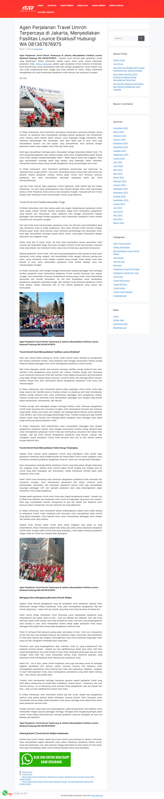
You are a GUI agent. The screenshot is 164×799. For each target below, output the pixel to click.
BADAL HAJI (83, 5)
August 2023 (119, 204)
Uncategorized (119, 296)
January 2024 (119, 185)
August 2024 (119, 158)
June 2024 (118, 166)
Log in (116, 316)
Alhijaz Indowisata (44, 64)
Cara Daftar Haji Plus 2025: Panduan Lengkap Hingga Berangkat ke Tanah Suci (125, 77)
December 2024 (120, 143)
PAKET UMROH (67, 5)
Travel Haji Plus (120, 284)
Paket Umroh (119, 60)
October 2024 (119, 151)
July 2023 (117, 208)
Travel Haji (118, 277)
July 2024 (117, 162)
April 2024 (117, 174)
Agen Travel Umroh (122, 243)
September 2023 (120, 200)
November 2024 (120, 147)
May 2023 (117, 215)
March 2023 (118, 223)
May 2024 (117, 170)
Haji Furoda (118, 258)
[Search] (141, 38)
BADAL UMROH (98, 5)
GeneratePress (97, 795)
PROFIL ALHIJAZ (116, 5)
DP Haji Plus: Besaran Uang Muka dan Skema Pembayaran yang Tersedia (128, 87)
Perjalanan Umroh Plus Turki (126, 273)
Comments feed (120, 324)
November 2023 (120, 192)
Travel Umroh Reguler (123, 292)
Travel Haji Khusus (121, 280)
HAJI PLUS (51, 5)
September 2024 (120, 155)
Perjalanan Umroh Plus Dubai (126, 269)
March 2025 (118, 132)
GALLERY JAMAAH (46, 12)
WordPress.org (119, 328)
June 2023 (118, 211)
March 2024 (118, 177)
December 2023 (120, 189)
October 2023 (119, 196)
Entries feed (118, 320)
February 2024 (119, 181)
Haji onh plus (119, 262)
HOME (40, 5)
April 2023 (117, 219)
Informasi (117, 265)
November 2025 (120, 128)
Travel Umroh (27, 772)
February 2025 (119, 136)
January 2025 (119, 139)
